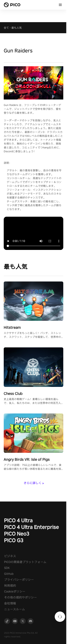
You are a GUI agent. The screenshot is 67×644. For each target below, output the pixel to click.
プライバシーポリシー (19, 580)
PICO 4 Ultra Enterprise (31, 526)
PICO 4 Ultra (18, 520)
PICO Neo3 (16, 533)
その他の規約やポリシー (20, 597)
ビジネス (10, 556)
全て (6, 27)
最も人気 (16, 27)
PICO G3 (13, 540)
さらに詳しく (33, 483)
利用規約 (10, 586)
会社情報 (10, 603)
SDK (7, 568)
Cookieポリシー (14, 591)
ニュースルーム (14, 609)
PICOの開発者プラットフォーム (25, 562)
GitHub (9, 574)
